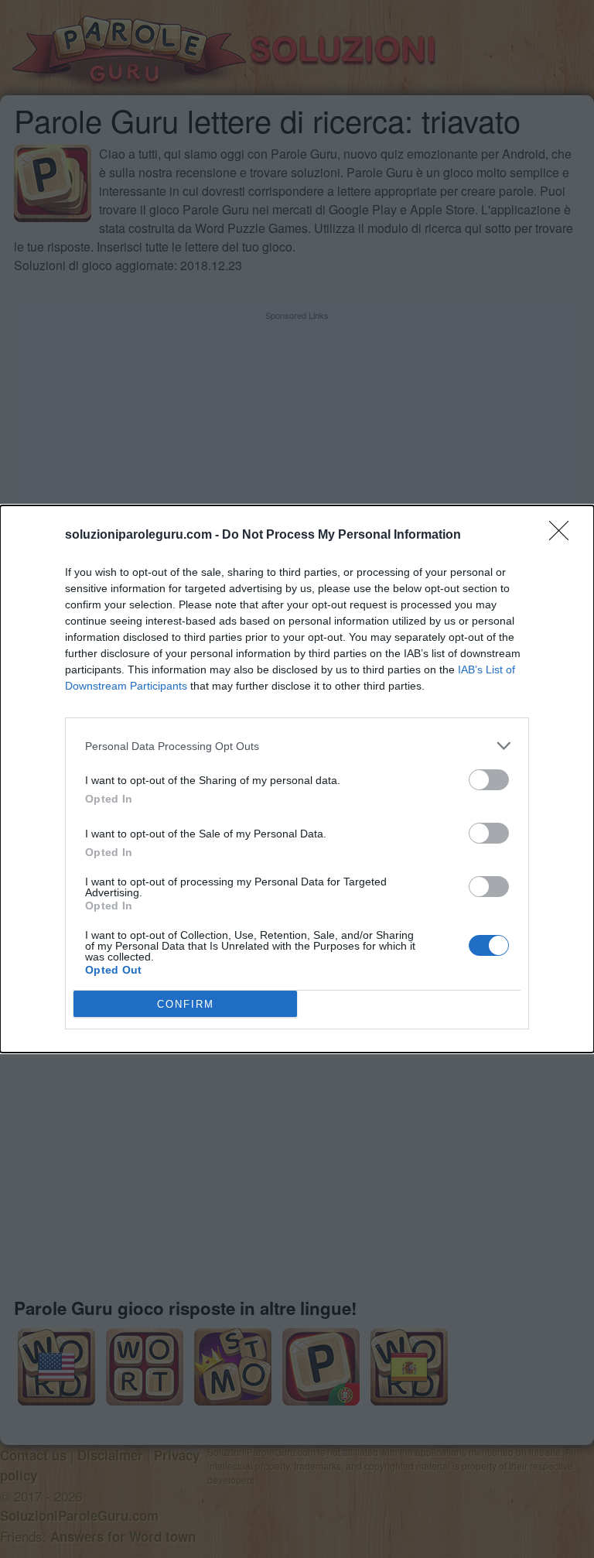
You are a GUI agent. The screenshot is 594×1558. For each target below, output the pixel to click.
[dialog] (297, 779)
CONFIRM (185, 1004)
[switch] (489, 779)
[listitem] (297, 746)
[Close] (564, 535)
